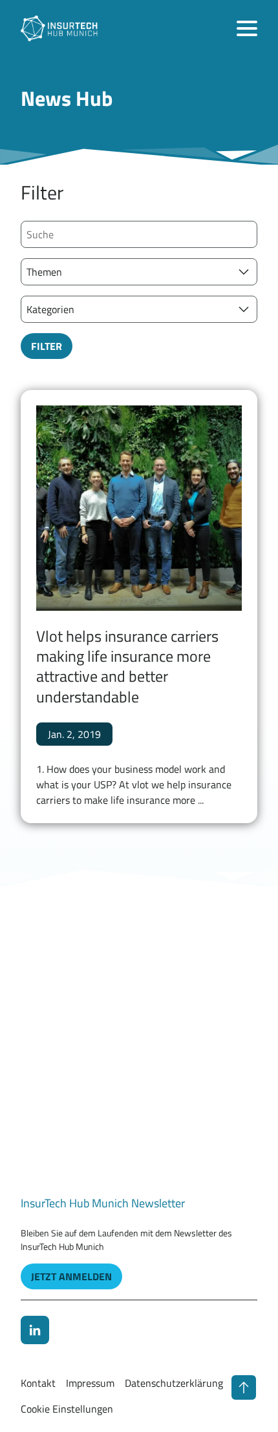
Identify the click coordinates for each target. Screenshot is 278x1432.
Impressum (90, 1383)
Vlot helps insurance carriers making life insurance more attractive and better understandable (127, 666)
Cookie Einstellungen (67, 1409)
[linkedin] (35, 1330)
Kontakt (38, 1383)
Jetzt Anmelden (71, 1276)
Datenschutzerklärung (174, 1383)
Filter (46, 346)
